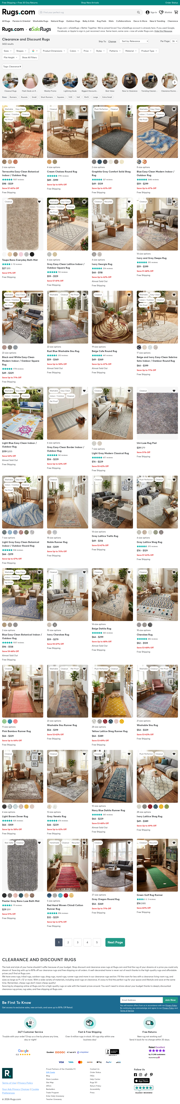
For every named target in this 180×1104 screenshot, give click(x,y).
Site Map (50, 1082)
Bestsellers (50, 1089)
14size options (144, 253)
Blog (48, 1076)
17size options (143, 352)
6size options (53, 259)
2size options (8, 167)
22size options (54, 346)
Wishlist (168, 12)
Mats (111, 21)
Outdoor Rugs (73, 21)
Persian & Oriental (21, 21)
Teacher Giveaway (54, 1099)
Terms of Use (9, 1082)
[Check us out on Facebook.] (135, 1074)
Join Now (170, 999)
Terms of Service (127, 1011)
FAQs (92, 1076)
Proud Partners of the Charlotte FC (61, 1069)
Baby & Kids (88, 21)
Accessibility (95, 1089)
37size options (99, 894)
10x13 (86, 97)
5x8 (78, 97)
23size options (9, 352)
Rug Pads (101, 21)
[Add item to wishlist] (39, 109)
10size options (54, 630)
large (95, 97)
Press (92, 1092)
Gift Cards (50, 1072)
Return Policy (95, 1086)
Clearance (173, 21)
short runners (47, 97)
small (34, 97)
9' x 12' (21, 979)
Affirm (48, 1086)
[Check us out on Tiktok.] (146, 1074)
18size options (54, 537)
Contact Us (94, 1069)
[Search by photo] (41, 12)
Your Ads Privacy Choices (15, 1089)
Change (112, 41)
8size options (143, 167)
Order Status (171, 2)
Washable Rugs (40, 21)
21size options (143, 720)
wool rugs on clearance (86, 979)
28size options (99, 726)
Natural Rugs (57, 21)
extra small (107, 97)
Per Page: (165, 41)
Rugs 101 (93, 1082)
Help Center (95, 1079)
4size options (53, 167)
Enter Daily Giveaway (55, 1096)
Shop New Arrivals (90, 2)
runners (13, 97)
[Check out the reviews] (144, 1090)
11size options (9, 726)
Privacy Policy (171, 1005)
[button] (8, 51)
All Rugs (6, 21)
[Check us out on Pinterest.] (151, 1074)
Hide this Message (163, 31)
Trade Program (52, 1092)
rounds (24, 97)
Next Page (115, 942)
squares (60, 97)
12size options (54, 812)
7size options (98, 449)
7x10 (70, 97)
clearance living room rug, (156, 976)
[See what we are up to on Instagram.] (140, 1074)
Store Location (52, 1079)
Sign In (153, 12)
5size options (53, 900)
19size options (99, 346)
